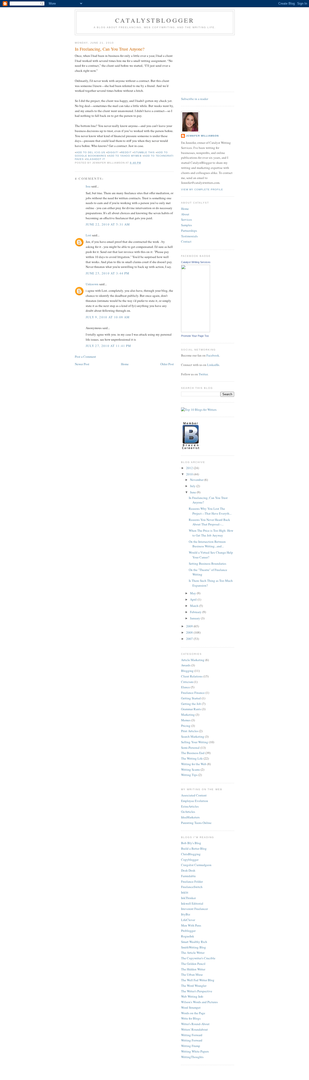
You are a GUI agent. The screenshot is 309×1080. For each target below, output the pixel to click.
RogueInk (187, 936)
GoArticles (188, 811)
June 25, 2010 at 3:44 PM (107, 273)
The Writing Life (192, 758)
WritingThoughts (192, 1057)
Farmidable (188, 876)
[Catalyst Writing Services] (195, 331)
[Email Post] (142, 162)
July (193, 486)
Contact (186, 241)
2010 (190, 474)
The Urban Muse (192, 974)
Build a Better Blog (194, 848)
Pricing (185, 725)
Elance (185, 687)
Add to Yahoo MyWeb (125, 155)
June (193, 492)
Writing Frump (190, 1046)
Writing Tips (189, 775)
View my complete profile (202, 189)
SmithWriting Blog (193, 947)
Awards (185, 665)
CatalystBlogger (155, 20)
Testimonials (189, 236)
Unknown (92, 284)
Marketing (188, 714)
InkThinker (188, 898)
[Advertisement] (205, 62)
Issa (88, 186)
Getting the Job (191, 704)
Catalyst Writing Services (196, 262)
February (196, 612)
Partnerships (189, 230)
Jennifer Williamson (202, 135)
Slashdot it (95, 159)
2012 (190, 468)
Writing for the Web (193, 764)
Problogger (188, 930)
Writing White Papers (195, 1051)
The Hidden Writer (193, 969)
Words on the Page (193, 1013)
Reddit (126, 152)
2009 (190, 626)
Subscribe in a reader (194, 99)
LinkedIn (213, 365)
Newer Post (82, 364)
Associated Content (194, 795)
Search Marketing (192, 736)
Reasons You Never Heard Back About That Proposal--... (209, 522)
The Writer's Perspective (196, 991)
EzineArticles (190, 806)
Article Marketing (192, 660)
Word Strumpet (191, 1007)
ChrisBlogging (191, 854)
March (194, 605)
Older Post (167, 364)
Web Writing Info (192, 996)
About (185, 214)
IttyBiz (185, 914)
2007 (190, 638)
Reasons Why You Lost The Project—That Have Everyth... (210, 511)
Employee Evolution (194, 801)
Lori (88, 235)
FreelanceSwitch (192, 887)
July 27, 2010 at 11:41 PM (108, 346)
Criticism (187, 682)
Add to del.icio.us (90, 152)
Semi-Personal (190, 747)
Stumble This (144, 152)
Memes (185, 720)
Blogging (187, 671)
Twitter (203, 374)
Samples (186, 225)
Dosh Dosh (188, 870)
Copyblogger (189, 859)
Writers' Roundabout (194, 1029)
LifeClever (188, 920)
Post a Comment (85, 356)
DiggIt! (113, 152)
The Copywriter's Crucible (198, 958)
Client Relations (192, 676)
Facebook (212, 355)
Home (125, 364)
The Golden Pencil (193, 963)
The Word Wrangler (193, 985)
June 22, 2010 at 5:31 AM (108, 224)
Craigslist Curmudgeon (196, 865)
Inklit (184, 892)
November (197, 479)
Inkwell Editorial (192, 903)
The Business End (192, 753)
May (193, 593)
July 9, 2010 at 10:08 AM (108, 317)
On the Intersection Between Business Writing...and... (207, 544)
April (193, 599)
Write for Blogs (191, 1018)
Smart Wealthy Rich (194, 942)
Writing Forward (191, 1035)
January (195, 618)
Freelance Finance (193, 692)
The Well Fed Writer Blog (197, 980)
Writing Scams (190, 769)
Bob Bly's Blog (191, 843)
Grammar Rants (191, 709)
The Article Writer (192, 952)
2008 (190, 632)
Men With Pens (191, 925)
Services (186, 219)
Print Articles (189, 731)
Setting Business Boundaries (207, 563)
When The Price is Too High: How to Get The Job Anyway (211, 532)
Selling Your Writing (194, 742)
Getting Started (191, 698)
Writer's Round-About (195, 1024)
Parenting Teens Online (196, 823)
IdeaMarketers (190, 817)
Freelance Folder (192, 881)
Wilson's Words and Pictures (199, 1002)
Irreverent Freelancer (194, 909)
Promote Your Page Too (195, 335)
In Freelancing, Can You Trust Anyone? (109, 49)
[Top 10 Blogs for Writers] (199, 409)
